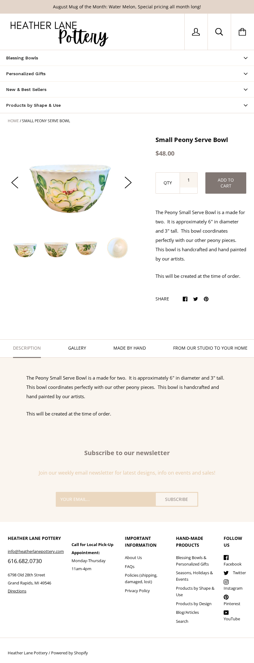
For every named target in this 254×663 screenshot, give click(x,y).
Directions (17, 591)
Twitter (239, 572)
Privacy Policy (137, 590)
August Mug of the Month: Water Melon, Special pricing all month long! (127, 7)
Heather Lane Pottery (28, 653)
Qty (168, 183)
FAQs (129, 566)
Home (13, 120)
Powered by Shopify (69, 653)
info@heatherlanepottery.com (36, 551)
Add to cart (226, 183)
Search (182, 621)
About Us (133, 557)
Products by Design (194, 603)
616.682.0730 (25, 561)
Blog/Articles (187, 612)
